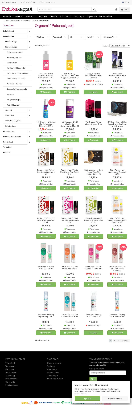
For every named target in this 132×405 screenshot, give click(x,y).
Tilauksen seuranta (54, 363)
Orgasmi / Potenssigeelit (40, 20)
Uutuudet (53, 16)
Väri (71, 37)
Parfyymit (10, 94)
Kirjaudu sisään (53, 372)
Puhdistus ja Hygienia (13, 120)
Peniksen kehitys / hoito (16, 68)
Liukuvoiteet (9, 115)
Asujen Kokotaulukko (55, 378)
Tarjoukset (43, 16)
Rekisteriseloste (105, 16)
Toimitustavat (10, 366)
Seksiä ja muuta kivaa (12, 136)
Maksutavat (9, 369)
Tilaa (93, 379)
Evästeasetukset (115, 398)
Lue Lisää (93, 92)
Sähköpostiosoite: (96, 368)
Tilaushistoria (52, 369)
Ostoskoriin (47, 92)
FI (124, 3)
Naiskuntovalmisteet (14, 84)
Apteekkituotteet (13, 105)
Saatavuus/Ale (109, 37)
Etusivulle (7, 16)
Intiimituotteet (15, 20)
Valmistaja (40, 37)
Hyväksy (87, 398)
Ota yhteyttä (79, 16)
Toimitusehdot (66, 16)
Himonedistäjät (25, 20)
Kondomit (8, 110)
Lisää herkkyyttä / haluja (16, 78)
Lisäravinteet (12, 62)
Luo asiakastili (52, 375)
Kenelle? (90, 37)
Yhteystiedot (10, 363)
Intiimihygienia (10, 126)
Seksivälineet (8, 31)
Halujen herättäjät (13, 99)
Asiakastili (51, 366)
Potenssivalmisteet (14, 57)
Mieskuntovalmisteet (15, 52)
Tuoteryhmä (57, 37)
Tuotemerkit (29, 16)
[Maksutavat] (62, 402)
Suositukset (8, 142)
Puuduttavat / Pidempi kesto (17, 73)
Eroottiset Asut (9, 131)
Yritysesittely (92, 16)
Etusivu (6, 20)
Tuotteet (17, 16)
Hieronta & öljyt (11, 41)
